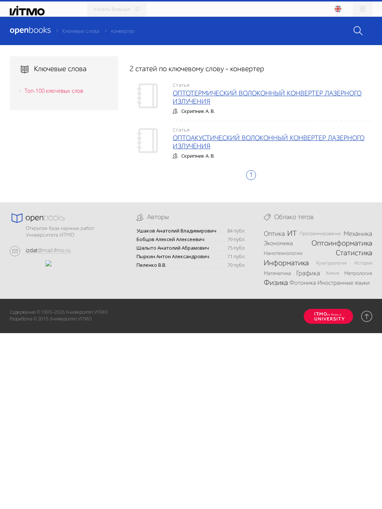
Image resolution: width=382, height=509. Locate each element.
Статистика (354, 253)
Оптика (274, 234)
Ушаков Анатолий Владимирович (176, 230)
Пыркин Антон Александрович (173, 256)
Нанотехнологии (283, 253)
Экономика (278, 244)
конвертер (122, 31)
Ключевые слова (80, 31)
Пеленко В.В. (151, 265)
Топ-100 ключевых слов (54, 90)
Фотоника (302, 283)
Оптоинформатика (341, 243)
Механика (358, 234)
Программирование (320, 233)
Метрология (358, 273)
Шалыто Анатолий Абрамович (173, 248)
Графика (308, 273)
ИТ (292, 234)
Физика (276, 283)
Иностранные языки (343, 283)
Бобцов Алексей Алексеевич (170, 239)
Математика (277, 273)
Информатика (286, 263)
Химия (332, 273)
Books (30, 30)
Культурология (331, 263)
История (363, 263)
